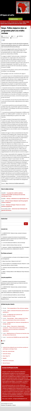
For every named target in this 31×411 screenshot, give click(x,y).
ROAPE (4, 358)
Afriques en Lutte (7, 15)
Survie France (6, 363)
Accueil (8, 22)
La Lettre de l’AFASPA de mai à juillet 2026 (17, 337)
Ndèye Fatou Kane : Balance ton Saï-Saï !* (11, 261)
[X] (4, 40)
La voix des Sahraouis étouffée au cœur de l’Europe (13, 242)
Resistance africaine (8, 360)
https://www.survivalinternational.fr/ (15, 183)
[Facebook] (2, 40)
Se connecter (8, 405)
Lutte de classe (7, 353)
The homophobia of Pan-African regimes (17, 308)
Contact (14, 405)
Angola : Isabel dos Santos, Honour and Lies (11, 245)
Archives (3, 405)
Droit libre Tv (6, 356)
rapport (9, 49)
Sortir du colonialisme (8, 351)
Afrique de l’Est (14, 22)
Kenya (20, 22)
